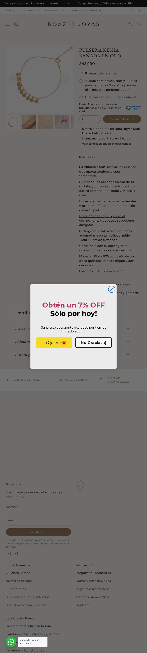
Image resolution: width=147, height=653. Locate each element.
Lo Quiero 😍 (54, 342)
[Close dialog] (111, 289)
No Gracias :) (93, 342)
